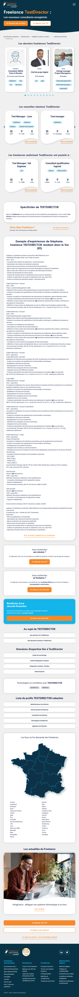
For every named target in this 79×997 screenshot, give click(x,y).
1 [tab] (26, 96)
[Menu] (74, 4)
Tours (43, 830)
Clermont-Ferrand (15, 811)
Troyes (44, 832)
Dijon (11, 815)
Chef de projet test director (39, 710)
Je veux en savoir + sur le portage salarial (39, 937)
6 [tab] (41, 96)
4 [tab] (35, 96)
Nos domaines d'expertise (11, 36)
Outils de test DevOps (60, 36)
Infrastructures (25, 36)
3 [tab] (32, 96)
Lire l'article (39, 909)
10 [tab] (53, 96)
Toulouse (45, 828)
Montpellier (13, 834)
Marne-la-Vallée (15, 828)
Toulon (44, 826)
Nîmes (44, 806)
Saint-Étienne (46, 821)
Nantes (44, 802)
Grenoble (13, 819)
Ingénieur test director (39, 726)
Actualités (7, 977)
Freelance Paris (47, 811)
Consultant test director (39, 715)
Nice (43, 804)
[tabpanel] (16, 69)
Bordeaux (13, 806)
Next (75, 127)
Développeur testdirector (39, 720)
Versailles (45, 834)
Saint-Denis (45, 819)
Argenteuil (13, 804)
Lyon (11, 826)
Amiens (12, 802)
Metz (11, 832)
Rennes (44, 815)
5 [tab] (38, 96)
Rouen (44, 817)
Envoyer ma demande (39, 618)
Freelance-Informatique (19, 993)
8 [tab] (47, 96)
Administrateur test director (39, 704)
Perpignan (45, 813)
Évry (11, 817)
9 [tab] (50, 96)
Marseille (13, 830)
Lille (11, 824)
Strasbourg (45, 824)
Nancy (12, 837)
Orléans (44, 809)
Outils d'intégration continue (39, 661)
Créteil (12, 813)
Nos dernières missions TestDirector (39, 640)
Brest (11, 809)
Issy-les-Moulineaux (16, 821)
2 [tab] (29, 96)
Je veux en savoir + (61, 228)
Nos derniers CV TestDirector (39, 635)
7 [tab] (44, 96)
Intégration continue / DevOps (40, 36)
